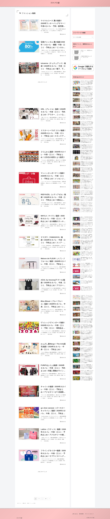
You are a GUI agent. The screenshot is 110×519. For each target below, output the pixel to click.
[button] (92, 37)
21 (45, 498)
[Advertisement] (42, 92)
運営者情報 (81, 513)
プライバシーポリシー (89, 513)
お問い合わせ (75, 513)
